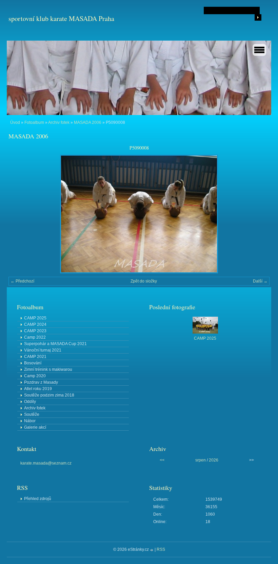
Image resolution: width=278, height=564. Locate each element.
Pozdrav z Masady (41, 382)
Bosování (32, 363)
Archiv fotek (59, 122)
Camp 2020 (35, 376)
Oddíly (30, 401)
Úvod (15, 122)
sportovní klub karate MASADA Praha (61, 18)
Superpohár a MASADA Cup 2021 (55, 343)
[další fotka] (258, 214)
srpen (200, 460)
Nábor (30, 421)
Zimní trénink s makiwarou (48, 369)
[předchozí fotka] (19, 214)
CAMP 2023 (35, 331)
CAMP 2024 (35, 324)
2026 (213, 460)
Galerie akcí (35, 427)
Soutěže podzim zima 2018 (49, 395)
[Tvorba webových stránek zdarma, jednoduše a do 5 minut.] (152, 549)
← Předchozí (22, 281)
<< (162, 460)
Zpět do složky (144, 281)
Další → (260, 281)
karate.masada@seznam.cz (46, 463)
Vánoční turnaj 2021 (42, 350)
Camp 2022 (35, 337)
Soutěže (31, 414)
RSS (161, 549)
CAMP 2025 (35, 318)
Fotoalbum (34, 122)
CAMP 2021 (35, 356)
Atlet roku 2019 (38, 388)
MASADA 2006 (87, 122)
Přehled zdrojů (37, 498)
